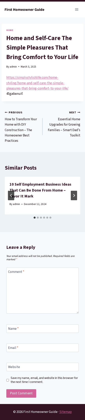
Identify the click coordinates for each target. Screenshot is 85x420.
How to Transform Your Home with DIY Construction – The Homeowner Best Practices (21, 127)
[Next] (74, 195)
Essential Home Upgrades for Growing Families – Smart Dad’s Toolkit (64, 124)
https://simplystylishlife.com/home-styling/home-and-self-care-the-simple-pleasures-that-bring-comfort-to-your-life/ (37, 83)
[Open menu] (76, 9)
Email (13, 348)
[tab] (35, 218)
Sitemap (65, 412)
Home (9, 30)
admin (13, 67)
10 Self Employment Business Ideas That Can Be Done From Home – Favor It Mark (40, 190)
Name (13, 329)
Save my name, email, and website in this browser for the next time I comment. (44, 380)
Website (14, 367)
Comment (16, 272)
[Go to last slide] (11, 195)
